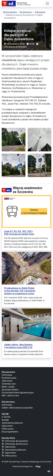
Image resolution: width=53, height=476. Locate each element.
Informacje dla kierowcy (16, 444)
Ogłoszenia (7, 426)
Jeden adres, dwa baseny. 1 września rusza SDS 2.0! (18, 346)
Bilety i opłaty (8, 386)
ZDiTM (5, 414)
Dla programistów (10, 431)
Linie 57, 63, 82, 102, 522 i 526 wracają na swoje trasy (19, 232)
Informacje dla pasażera (16, 441)
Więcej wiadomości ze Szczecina (27, 190)
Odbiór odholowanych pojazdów (17, 407)
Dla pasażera (8, 372)
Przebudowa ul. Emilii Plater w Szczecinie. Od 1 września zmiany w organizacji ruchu (19, 291)
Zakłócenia (7, 381)
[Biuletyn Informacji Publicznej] (37, 466)
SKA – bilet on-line (10, 395)
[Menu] (47, 3)
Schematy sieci (9, 384)
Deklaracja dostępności (23, 466)
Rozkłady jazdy (9, 378)
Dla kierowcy (8, 402)
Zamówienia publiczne (12, 423)
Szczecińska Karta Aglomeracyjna (17, 392)
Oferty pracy (8, 429)
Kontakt (5, 420)
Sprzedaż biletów (10, 389)
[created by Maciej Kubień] (49, 471)
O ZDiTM (6, 417)
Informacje (7, 375)
